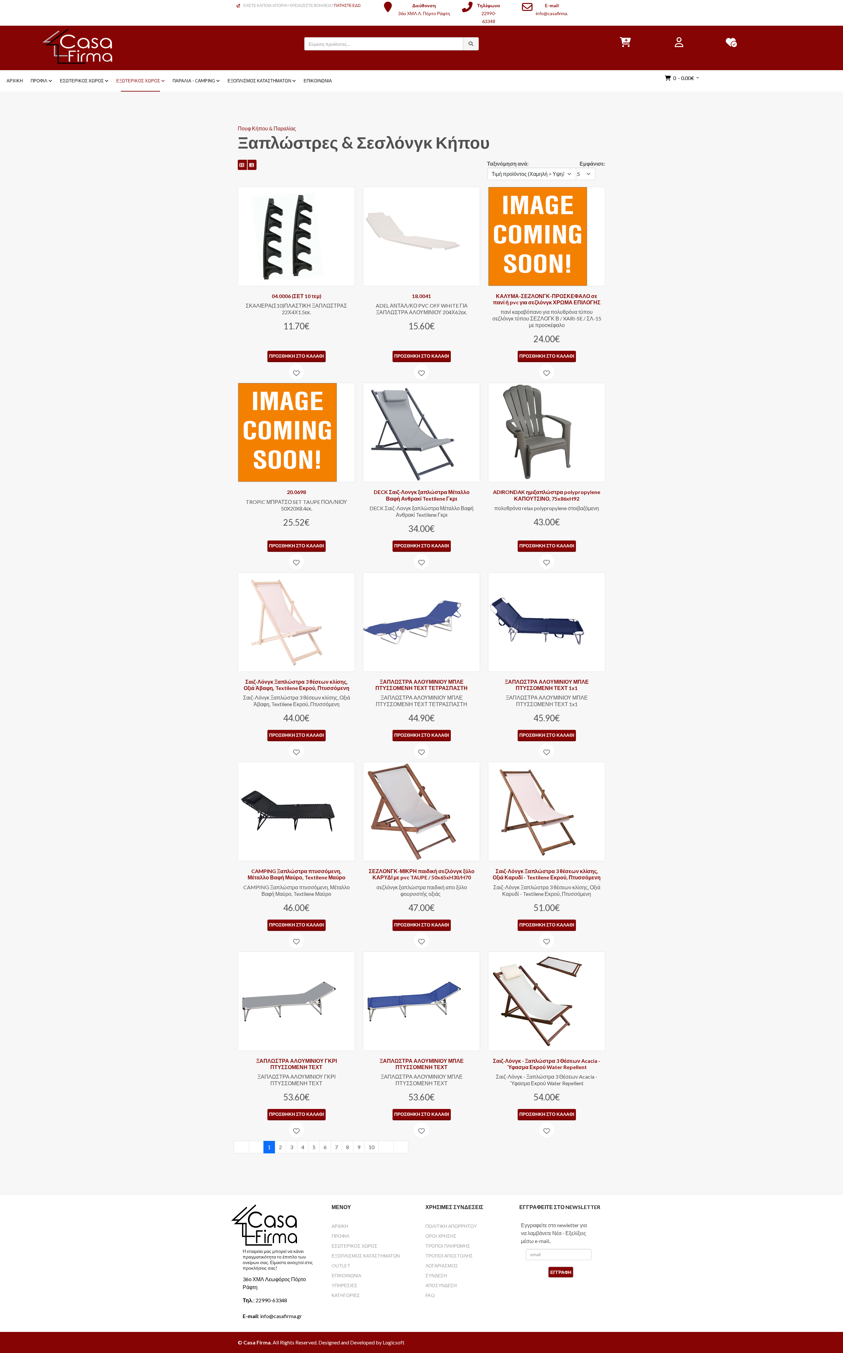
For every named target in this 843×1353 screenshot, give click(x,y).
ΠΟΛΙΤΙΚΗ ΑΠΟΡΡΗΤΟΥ (451, 1226)
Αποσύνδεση (441, 1285)
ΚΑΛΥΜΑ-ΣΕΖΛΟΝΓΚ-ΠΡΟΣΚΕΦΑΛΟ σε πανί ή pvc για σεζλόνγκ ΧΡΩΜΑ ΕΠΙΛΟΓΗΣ (547, 299)
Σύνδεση (436, 1275)
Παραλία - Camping (194, 80)
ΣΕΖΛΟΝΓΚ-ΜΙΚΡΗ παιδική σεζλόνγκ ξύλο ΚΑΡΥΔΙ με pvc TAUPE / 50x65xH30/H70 (422, 874)
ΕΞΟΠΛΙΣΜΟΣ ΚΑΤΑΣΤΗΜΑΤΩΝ (366, 1255)
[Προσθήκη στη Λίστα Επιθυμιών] (296, 371)
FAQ (430, 1295)
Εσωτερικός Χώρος (82, 80)
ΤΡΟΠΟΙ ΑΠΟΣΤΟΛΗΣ (449, 1255)
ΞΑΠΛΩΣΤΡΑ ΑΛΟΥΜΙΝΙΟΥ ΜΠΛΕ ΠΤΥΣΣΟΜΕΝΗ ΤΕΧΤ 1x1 (547, 684)
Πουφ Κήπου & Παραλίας (267, 128)
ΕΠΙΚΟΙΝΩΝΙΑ (346, 1275)
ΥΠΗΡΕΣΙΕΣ (344, 1285)
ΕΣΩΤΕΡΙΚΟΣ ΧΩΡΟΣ (354, 1246)
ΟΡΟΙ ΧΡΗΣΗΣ (440, 1236)
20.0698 (296, 492)
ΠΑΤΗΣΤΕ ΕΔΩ (347, 5)
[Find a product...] (471, 43)
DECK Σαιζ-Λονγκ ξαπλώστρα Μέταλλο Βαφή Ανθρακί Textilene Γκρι (422, 495)
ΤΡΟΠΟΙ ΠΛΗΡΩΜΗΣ (447, 1246)
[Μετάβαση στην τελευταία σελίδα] (400, 1147)
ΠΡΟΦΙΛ (340, 1236)
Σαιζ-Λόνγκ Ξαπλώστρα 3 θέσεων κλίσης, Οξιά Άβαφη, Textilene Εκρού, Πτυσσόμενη (296, 684)
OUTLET (341, 1265)
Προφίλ (39, 80)
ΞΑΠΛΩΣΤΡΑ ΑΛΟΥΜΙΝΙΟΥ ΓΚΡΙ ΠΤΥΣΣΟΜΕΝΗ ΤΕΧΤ (296, 1064)
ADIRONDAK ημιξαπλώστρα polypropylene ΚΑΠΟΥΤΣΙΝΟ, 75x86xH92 (546, 495)
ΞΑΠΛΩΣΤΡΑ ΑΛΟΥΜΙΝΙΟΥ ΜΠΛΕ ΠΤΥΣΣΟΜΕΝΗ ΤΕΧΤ (422, 1064)
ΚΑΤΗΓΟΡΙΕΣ (346, 1295)
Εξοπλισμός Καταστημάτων (259, 80)
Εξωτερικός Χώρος (138, 80)
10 (371, 1147)
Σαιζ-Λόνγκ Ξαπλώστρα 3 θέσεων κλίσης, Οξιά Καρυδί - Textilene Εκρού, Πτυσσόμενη (547, 874)
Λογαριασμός (441, 1265)
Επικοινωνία (318, 80)
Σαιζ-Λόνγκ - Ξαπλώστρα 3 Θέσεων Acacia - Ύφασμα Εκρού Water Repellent (546, 1064)
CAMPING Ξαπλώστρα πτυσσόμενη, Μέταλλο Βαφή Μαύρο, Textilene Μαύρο (296, 874)
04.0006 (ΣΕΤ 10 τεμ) (296, 296)
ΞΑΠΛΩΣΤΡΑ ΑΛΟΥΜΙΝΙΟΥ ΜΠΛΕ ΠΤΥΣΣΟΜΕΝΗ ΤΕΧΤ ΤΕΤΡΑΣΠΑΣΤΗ (421, 684)
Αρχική (15, 80)
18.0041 (421, 296)
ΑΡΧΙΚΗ (340, 1226)
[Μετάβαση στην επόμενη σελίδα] (386, 1147)
